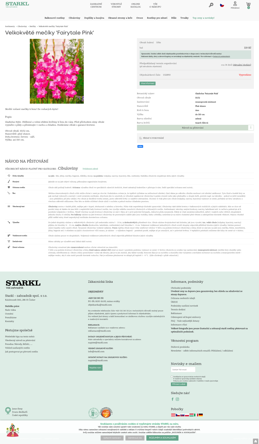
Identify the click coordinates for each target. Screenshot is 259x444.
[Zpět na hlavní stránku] (255, 441)
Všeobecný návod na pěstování (20, 340)
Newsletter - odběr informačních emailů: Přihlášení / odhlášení (202, 350)
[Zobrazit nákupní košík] (248, 4)
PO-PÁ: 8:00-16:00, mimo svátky (104, 301)
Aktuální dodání (242, 64)
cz (222, 5)
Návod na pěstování (192, 127)
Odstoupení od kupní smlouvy (186, 317)
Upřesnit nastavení (112, 438)
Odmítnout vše (135, 438)
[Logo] (17, 5)
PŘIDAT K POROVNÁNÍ (153, 138)
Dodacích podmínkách (221, 56)
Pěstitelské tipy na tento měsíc (20, 336)
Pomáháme (10, 317)
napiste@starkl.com (98, 342)
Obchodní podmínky (206, 291)
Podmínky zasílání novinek (184, 305)
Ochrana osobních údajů (183, 298)
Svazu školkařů (19, 411)
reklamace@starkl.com (99, 330)
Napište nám (95, 368)
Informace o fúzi (179, 324)
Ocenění (9, 313)
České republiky (20, 415)
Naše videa (10, 309)
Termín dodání (178, 309)
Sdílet (140, 146)
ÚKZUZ (174, 301)
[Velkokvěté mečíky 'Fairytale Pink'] (57, 71)
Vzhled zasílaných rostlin (17, 347)
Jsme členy (17, 408)
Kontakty (9, 321)
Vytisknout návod (90, 168)
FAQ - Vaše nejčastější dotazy (185, 320)
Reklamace (176, 313)
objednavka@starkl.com (100, 304)
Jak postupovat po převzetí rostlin (21, 351)
